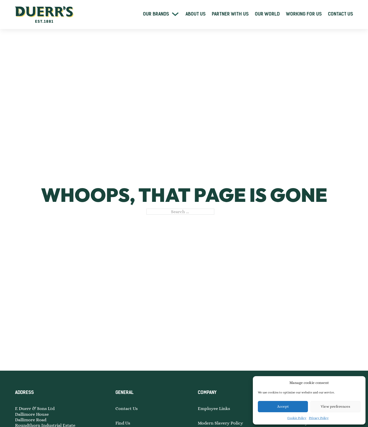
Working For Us (304, 14)
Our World (267, 14)
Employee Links (214, 408)
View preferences (335, 406)
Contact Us (340, 14)
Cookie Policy (296, 418)
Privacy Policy (319, 418)
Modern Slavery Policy (220, 422)
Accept (283, 406)
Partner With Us (230, 14)
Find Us (122, 422)
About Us (196, 14)
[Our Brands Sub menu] (175, 14)
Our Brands (156, 14)
